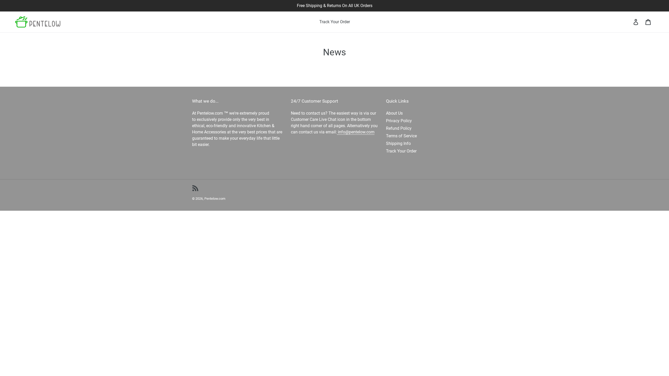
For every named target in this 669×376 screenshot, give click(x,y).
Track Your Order (401, 151)
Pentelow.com (214, 199)
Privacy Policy (399, 120)
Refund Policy (399, 128)
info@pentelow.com (355, 132)
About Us (394, 113)
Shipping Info (398, 143)
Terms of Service (401, 135)
